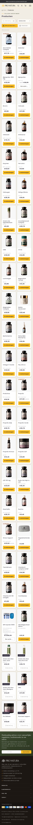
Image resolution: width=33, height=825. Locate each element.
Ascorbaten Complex (7, 48)
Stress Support (8, 538)
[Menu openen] (30, 5)
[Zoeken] (18, 5)
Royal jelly (6, 509)
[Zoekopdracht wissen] (13, 21)
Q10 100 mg (6, 480)
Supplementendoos (24, 538)
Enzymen (6, 163)
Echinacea (21, 134)
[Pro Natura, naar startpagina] (8, 5)
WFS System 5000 (9, 625)
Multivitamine (7, 336)
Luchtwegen (7, 278)
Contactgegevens (6, 822)
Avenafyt (21, 48)
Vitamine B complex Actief (23, 568)
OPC (19, 687)
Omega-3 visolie (8, 365)
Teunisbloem (7, 567)
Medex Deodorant (22, 308)
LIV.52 (20, 250)
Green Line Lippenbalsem (7, 221)
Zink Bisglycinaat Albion (24, 625)
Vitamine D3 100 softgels (8, 596)
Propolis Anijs (7, 423)
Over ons (4, 793)
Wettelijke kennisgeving (17, 819)
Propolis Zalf (22, 451)
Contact (4, 797)
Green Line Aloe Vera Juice (8, 659)
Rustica (20, 509)
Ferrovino (21, 163)
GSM (4, 250)
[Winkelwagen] (25, 5)
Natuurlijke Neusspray (21, 336)
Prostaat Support (24, 716)
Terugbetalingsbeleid (7, 816)
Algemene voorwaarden (21, 816)
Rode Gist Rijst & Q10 (23, 481)
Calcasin (21, 106)
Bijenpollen (22, 77)
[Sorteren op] (16, 21)
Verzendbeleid (6, 819)
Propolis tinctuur (8, 451)
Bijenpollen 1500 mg (8, 78)
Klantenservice (6, 789)
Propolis (21, 393)
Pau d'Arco (22, 365)
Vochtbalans (22, 596)
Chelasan (6, 134)
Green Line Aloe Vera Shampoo (8, 688)
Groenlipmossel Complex (23, 221)
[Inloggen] (22, 5)
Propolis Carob (23, 423)
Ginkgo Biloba (23, 192)
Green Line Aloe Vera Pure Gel (23, 659)
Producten (4, 785)
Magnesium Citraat (22, 279)
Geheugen (6, 192)
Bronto (5, 106)
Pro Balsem (6, 716)
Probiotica (6, 393)
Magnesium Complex (7, 308)
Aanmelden (26, 752)
